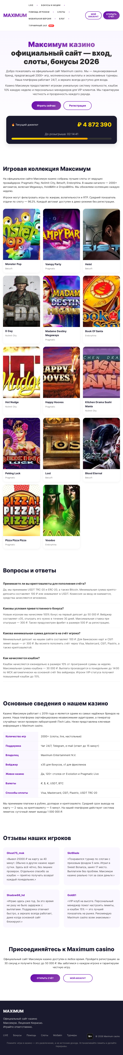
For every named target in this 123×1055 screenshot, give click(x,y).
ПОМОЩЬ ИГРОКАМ (39, 12)
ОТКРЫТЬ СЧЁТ (111, 15)
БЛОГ (62, 18)
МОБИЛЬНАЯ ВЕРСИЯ (40, 18)
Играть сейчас (46, 105)
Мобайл (57, 1035)
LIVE (31, 5)
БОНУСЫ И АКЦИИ (50, 5)
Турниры (72, 1035)
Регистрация (77, 105)
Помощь (31, 1035)
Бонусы (17, 1035)
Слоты (44, 1035)
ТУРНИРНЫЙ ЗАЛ (41, 25)
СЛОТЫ (61, 12)
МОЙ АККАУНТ (93, 15)
